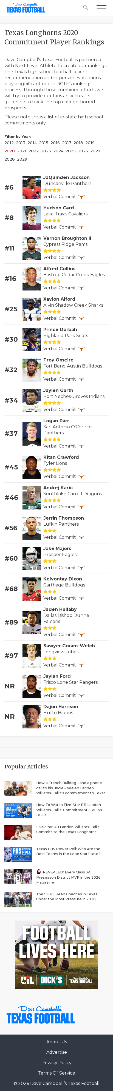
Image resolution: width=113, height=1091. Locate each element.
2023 (46, 151)
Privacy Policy (56, 1062)
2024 (58, 151)
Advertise (56, 1052)
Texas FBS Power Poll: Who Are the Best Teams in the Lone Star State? (68, 851)
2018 (78, 142)
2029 (22, 159)
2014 (32, 142)
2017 (66, 142)
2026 (83, 151)
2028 (9, 159)
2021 (21, 151)
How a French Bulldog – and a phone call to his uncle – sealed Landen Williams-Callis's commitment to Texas (71, 788)
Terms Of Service (56, 1073)
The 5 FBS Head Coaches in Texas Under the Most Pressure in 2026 (66, 896)
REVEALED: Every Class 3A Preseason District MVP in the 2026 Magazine (68, 877)
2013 (20, 142)
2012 (9, 142)
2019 (90, 142)
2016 (55, 142)
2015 (43, 142)
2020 (9, 151)
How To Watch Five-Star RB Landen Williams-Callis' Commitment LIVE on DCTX (69, 810)
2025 (71, 151)
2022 (34, 151)
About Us (56, 1041)
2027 (95, 151)
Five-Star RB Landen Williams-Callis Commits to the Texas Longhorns (68, 829)
